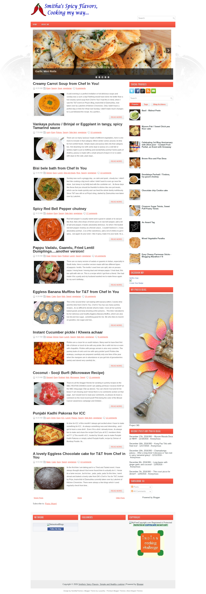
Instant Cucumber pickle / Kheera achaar (68, 332)
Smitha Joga (133, 278)
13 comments (105, 173)
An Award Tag (148, 222)
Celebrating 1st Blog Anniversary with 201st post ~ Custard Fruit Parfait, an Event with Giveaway (157, 144)
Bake (48, 296)
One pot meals (70, 173)
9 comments (81, 88)
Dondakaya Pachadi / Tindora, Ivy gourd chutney (156, 175)
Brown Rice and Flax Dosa (154, 158)
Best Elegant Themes (135, 591)
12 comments (111, 418)
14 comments (100, 256)
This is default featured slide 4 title (57, 68)
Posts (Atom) (51, 503)
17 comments (91, 213)
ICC (63, 418)
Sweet (68, 296)
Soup (60, 88)
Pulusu (59, 132)
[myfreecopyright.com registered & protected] (150, 522)
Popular (135, 104)
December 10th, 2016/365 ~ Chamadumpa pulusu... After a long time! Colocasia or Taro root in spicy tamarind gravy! (150, 453)
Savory (54, 88)
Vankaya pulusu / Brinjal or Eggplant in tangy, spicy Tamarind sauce (77, 126)
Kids (63, 296)
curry (48, 132)
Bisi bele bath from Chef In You (60, 168)
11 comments (94, 377)
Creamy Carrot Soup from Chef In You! (66, 83)
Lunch (60, 173)
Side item (73, 132)
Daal (48, 256)
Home (35, 24)
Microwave (74, 377)
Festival (65, 256)
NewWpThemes (77, 591)
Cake (54, 296)
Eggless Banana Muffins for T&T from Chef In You (76, 292)
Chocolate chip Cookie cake (155, 190)
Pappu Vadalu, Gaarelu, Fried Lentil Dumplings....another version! (63, 249)
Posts (136, 487)
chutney (49, 213)
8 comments (103, 337)
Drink (53, 418)
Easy (48, 88)
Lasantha (101, 591)
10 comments (95, 132)
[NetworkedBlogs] (55, 524)
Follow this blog (55, 529)
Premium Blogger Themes (116, 591)
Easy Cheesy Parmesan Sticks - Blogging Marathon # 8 (156, 255)
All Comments (139, 491)
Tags (146, 104)
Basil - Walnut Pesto (151, 110)
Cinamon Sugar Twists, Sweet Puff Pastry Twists (156, 207)
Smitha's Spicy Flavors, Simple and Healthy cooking (101, 584)
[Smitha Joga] (130, 281)
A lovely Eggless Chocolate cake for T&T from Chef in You (79, 455)
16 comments (90, 296)
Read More (116, 117)
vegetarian (67, 88)
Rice (78, 173)
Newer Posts (38, 498)
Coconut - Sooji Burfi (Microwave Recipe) (68, 373)
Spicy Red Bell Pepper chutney (59, 209)
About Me (45, 24)
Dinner (49, 173)
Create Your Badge (136, 283)
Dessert (49, 377)
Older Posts (120, 498)
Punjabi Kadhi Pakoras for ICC (59, 413)
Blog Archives (159, 104)
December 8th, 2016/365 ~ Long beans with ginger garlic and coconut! (148, 463)
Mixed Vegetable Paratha (153, 238)
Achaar (49, 337)
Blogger (156, 497)
